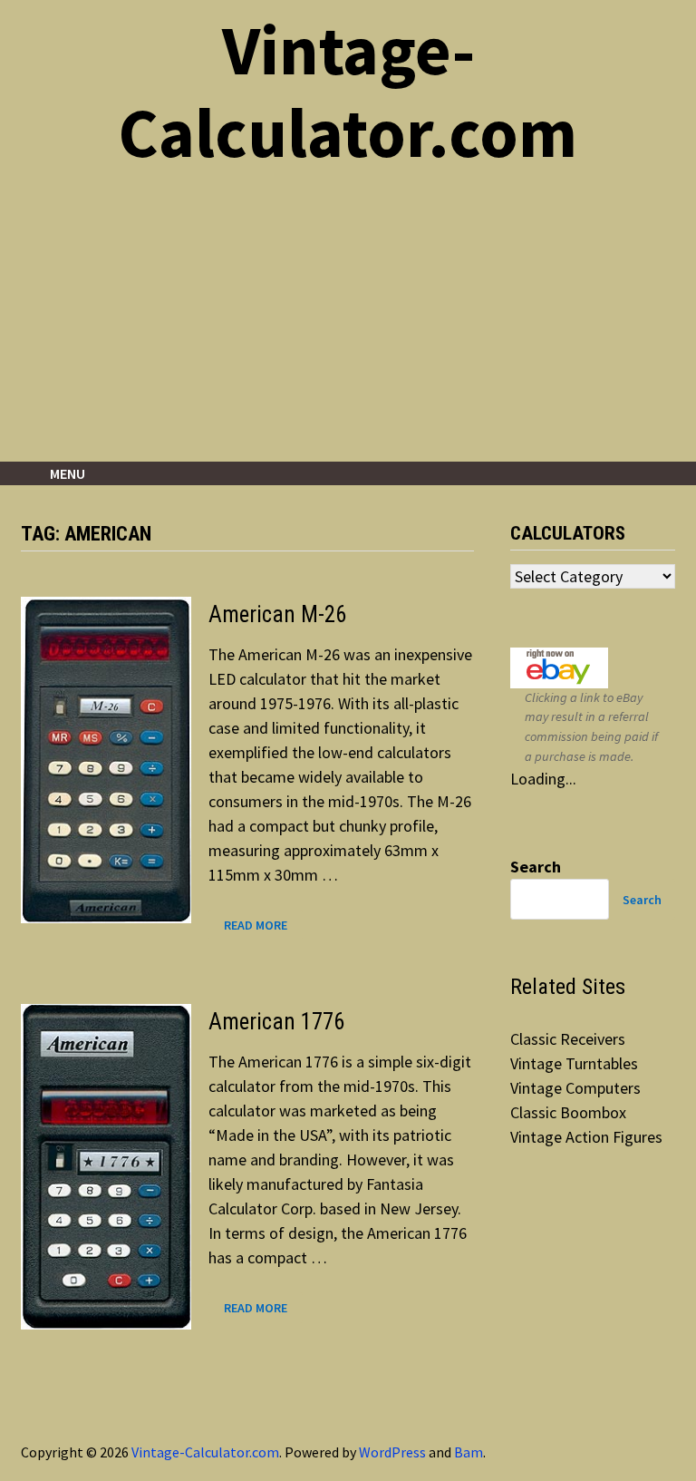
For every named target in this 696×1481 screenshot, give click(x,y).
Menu (67, 473)
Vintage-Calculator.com (348, 91)
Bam (468, 1452)
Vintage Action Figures (586, 1136)
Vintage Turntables (574, 1063)
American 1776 (276, 1021)
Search (535, 866)
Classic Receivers (567, 1038)
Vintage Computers (575, 1087)
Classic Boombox (568, 1112)
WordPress (392, 1452)
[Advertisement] (348, 326)
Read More (255, 925)
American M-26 (277, 614)
